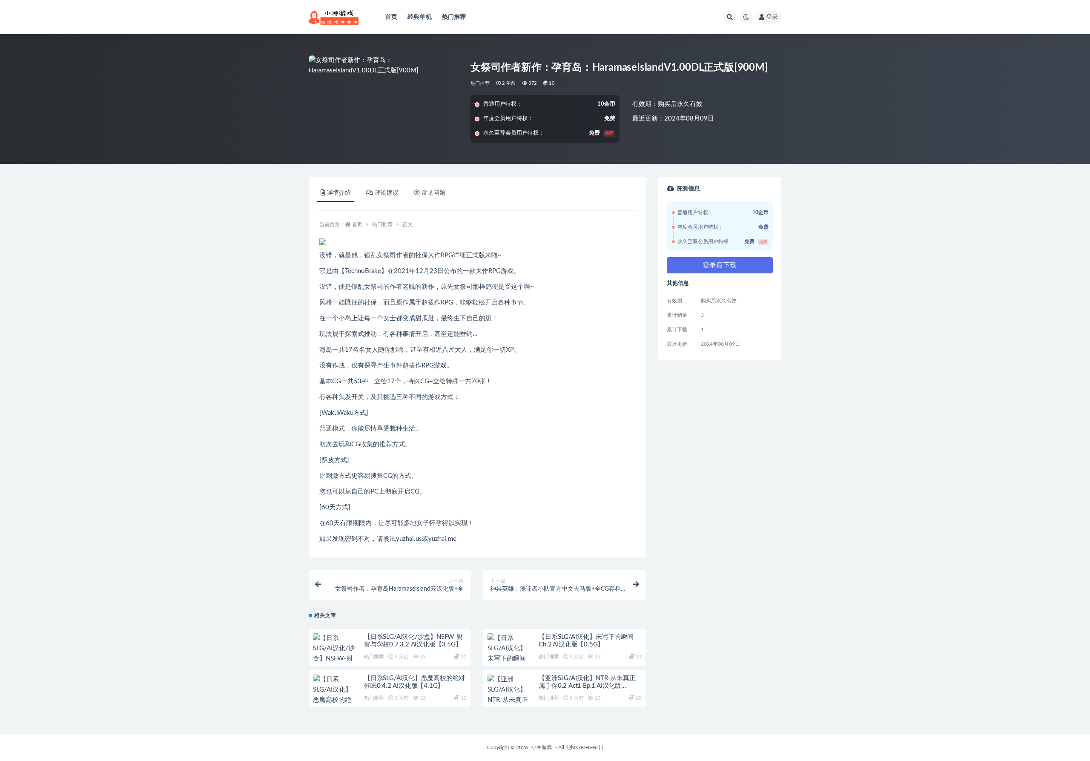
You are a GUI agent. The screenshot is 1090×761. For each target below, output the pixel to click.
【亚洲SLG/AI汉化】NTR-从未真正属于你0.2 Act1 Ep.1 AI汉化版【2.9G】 (587, 686)
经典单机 (419, 17)
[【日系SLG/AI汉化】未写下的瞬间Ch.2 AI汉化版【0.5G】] (509, 658)
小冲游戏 (541, 747)
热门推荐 (454, 17)
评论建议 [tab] (387, 193)
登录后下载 (720, 265)
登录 (772, 17)
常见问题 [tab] (433, 193)
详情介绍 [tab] (339, 193)
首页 (391, 17)
